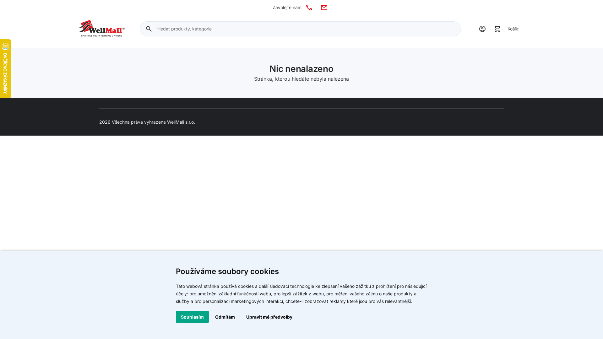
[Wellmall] (102, 29)
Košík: (513, 28)
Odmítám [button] (225, 317)
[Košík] (497, 29)
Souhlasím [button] (192, 317)
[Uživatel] (482, 29)
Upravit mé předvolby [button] (269, 317)
